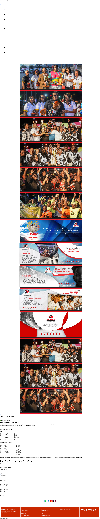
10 (6, 496)
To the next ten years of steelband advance (11, 482)
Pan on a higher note (5, 465)
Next (7, 496)
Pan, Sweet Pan (4, 493)
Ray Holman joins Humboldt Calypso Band (12, 477)
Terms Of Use (15, 518)
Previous (2, 496)
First (0, 496)
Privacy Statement (11, 518)
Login (2, 2)
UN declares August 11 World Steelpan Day (11, 471)
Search (8, 0)
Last (9, 496)
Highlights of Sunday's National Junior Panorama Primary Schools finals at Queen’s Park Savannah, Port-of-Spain (31, 487)
